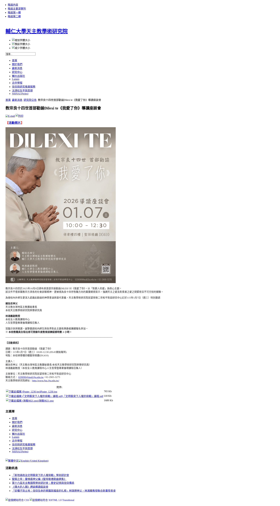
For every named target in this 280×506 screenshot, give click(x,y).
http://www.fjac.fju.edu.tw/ (45, 380)
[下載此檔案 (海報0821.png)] (22, 400)
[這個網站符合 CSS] (18, 500)
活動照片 (15, 122)
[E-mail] (10, 116)
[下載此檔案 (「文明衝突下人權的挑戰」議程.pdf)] (34, 396)
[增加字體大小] (21, 40)
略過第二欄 (14, 16)
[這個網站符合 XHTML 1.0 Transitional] (52, 500)
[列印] (19, 116)
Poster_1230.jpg (49, 391)
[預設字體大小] (21, 44)
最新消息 (17, 100)
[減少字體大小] (21, 48)
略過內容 (13, 4)
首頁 (8, 100)
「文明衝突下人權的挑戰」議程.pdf (83, 396)
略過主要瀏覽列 (17, 8)
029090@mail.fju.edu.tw (31, 377)
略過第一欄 (14, 12)
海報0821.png (46, 400)
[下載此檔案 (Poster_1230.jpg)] (23, 391)
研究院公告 (30, 100)
